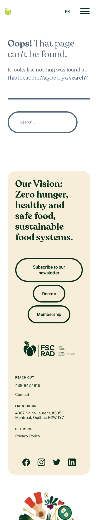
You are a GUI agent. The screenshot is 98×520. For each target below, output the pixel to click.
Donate (49, 293)
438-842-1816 (27, 385)
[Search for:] (43, 122)
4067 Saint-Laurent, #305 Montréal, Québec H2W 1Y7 (39, 415)
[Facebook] (26, 465)
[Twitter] (56, 465)
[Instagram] (41, 465)
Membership (49, 314)
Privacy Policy (27, 436)
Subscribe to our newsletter (49, 270)
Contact (22, 394)
